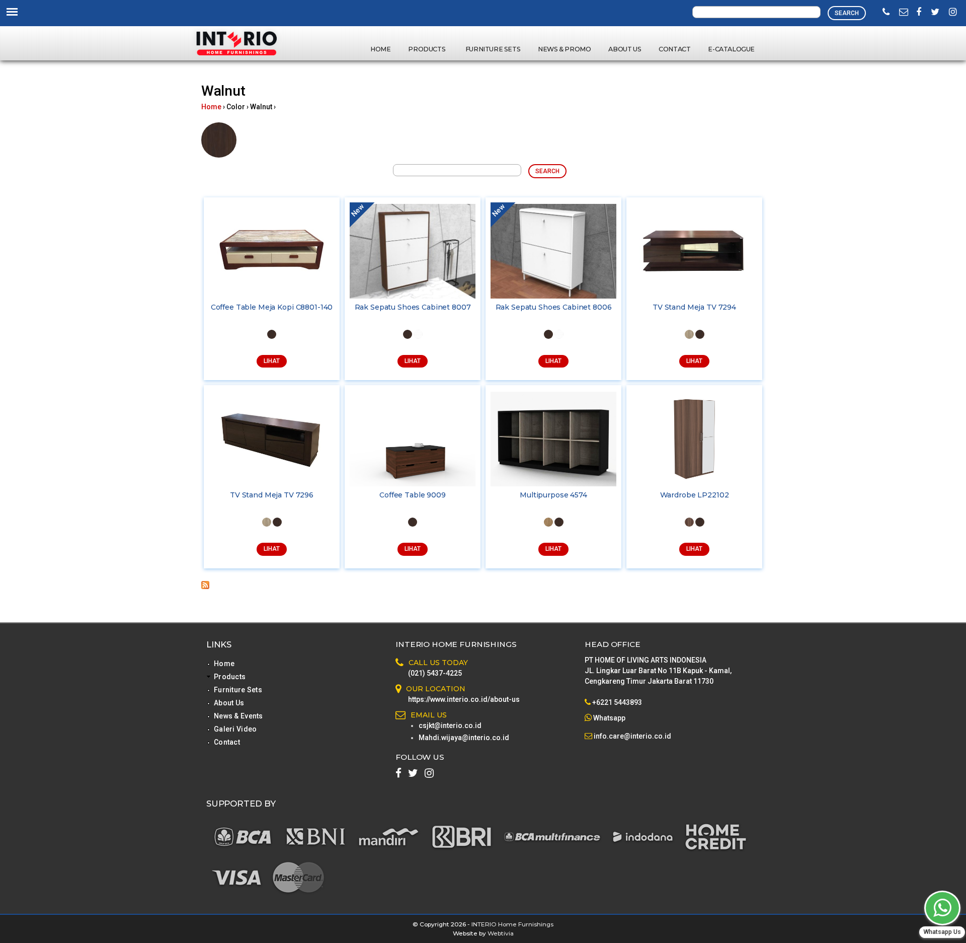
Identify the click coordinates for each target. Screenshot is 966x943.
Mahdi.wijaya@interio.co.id (464, 738)
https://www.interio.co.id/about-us (464, 699)
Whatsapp (609, 718)
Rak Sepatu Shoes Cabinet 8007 (413, 307)
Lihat (272, 361)
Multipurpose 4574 (553, 494)
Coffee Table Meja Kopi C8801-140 (272, 307)
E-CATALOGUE (731, 49)
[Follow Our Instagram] (953, 13)
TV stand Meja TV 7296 (271, 494)
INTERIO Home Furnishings (512, 924)
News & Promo (564, 49)
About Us (624, 49)
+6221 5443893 (617, 702)
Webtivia (501, 933)
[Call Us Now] (886, 13)
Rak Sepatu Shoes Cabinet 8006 (554, 307)
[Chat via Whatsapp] (942, 908)
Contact (674, 49)
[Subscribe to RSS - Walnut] (205, 587)
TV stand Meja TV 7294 (694, 307)
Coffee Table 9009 (412, 494)
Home (380, 49)
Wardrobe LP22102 (694, 494)
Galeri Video (235, 729)
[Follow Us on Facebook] (918, 13)
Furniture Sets (492, 49)
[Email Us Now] (903, 13)
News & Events (238, 716)
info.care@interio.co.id (631, 736)
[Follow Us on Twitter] (935, 13)
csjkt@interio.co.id (450, 725)
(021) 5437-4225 (435, 673)
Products (427, 49)
